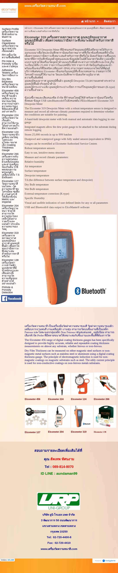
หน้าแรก (28, 28)
